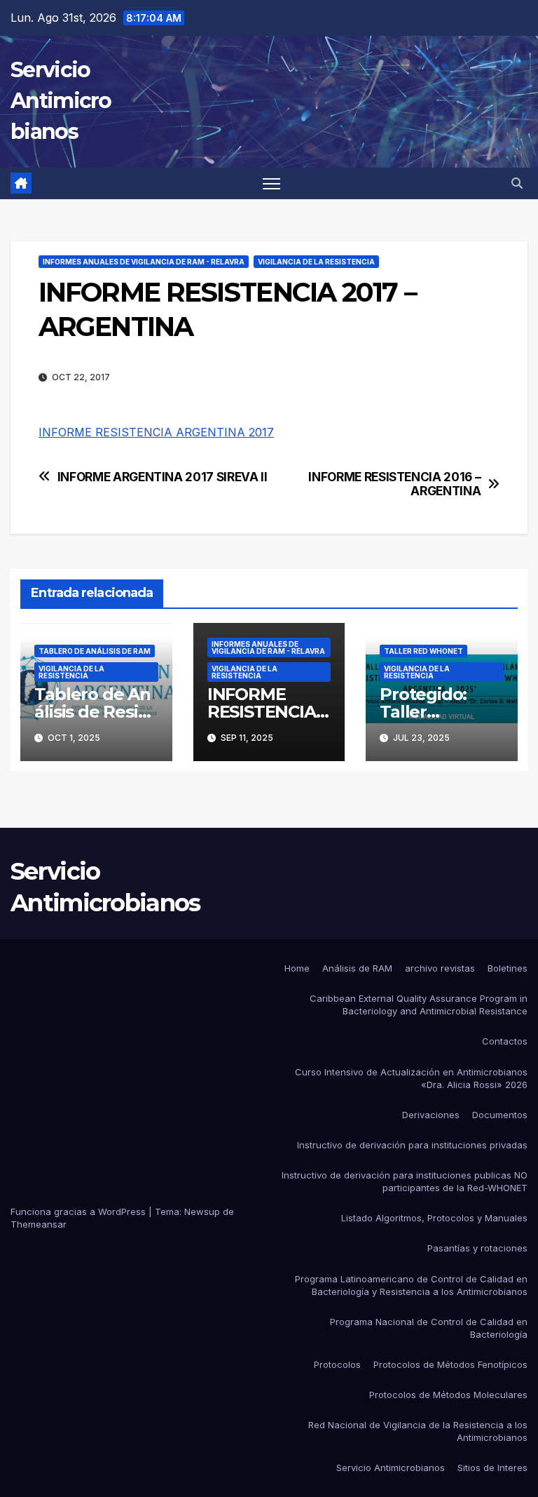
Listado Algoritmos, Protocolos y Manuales (434, 1217)
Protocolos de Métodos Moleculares (448, 1394)
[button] (517, 183)
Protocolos (337, 1364)
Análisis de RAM (357, 968)
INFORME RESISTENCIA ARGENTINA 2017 (156, 432)
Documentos (499, 1114)
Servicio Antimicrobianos (61, 101)
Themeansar (39, 1224)
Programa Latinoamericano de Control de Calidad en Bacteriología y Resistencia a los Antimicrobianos (411, 1285)
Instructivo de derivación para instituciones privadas (412, 1144)
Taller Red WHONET (423, 651)
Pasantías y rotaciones (477, 1248)
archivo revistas (440, 968)
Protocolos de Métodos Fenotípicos (450, 1364)
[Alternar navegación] (271, 183)
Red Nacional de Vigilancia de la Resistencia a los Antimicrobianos (417, 1431)
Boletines (507, 968)
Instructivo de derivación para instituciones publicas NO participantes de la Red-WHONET (404, 1181)
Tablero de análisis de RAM (95, 651)
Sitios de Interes (492, 1467)
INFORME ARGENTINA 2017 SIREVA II (162, 477)
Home (297, 968)
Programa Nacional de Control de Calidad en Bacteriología (428, 1328)
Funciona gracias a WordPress (80, 1211)
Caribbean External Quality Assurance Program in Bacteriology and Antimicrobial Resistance (418, 1004)
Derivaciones (431, 1114)
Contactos (504, 1041)
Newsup (202, 1211)
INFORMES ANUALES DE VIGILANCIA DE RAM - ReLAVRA (143, 261)
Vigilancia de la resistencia (316, 261)
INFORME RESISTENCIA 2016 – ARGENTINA (394, 484)
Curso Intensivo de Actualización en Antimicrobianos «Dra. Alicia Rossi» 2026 (411, 1078)
